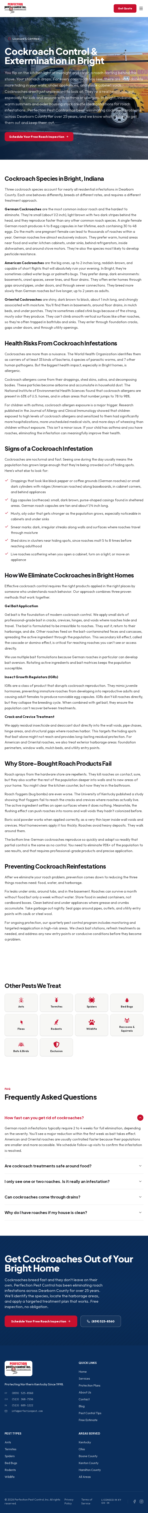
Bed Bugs (11, 1463)
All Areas (85, 1477)
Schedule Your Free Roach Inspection (36, 137)
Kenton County (88, 1463)
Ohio (82, 1449)
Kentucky (85, 1442)
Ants (8, 1442)
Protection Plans (89, 1385)
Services (84, 1378)
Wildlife (10, 1477)
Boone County (88, 1456)
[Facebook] (134, 1501)
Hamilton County (90, 1470)
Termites (10, 1449)
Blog (82, 1406)
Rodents (10, 1470)
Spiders (10, 1456)
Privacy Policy (69, 1501)
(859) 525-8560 (103, 1321)
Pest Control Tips (90, 1413)
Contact (84, 1399)
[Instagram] (141, 1501)
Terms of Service (86, 1501)
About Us (85, 1392)
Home (83, 1371)
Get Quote (125, 8)
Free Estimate (88, 1420)
